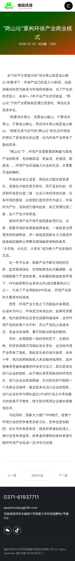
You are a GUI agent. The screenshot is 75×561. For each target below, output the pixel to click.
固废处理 (49, 221)
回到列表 (37, 475)
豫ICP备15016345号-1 (30, 553)
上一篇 (12, 475)
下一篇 (63, 475)
